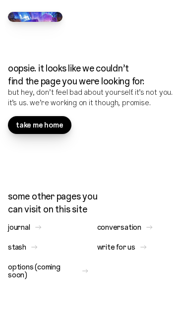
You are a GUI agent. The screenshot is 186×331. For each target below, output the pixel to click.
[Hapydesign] (35, 17)
